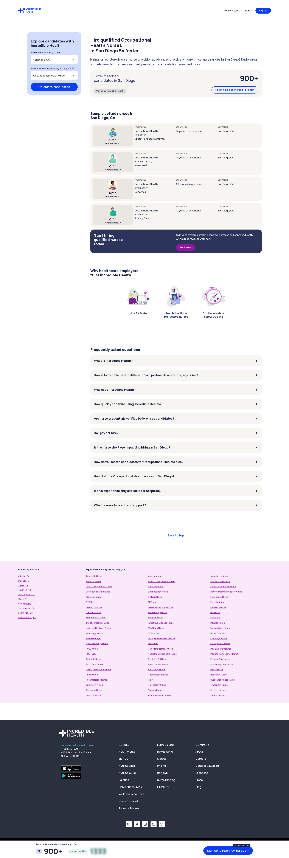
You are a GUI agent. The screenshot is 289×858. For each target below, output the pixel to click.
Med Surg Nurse (156, 628)
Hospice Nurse (155, 617)
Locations (202, 773)
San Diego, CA (25, 612)
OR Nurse (153, 643)
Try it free (185, 247)
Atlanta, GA (24, 576)
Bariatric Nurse (93, 581)
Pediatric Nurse (93, 659)
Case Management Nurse (99, 586)
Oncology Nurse (218, 638)
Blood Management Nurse (161, 581)
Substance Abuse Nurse (222, 679)
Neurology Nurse (94, 633)
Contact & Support (207, 765)
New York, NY (24, 603)
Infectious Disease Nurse (161, 622)
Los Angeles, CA (26, 594)
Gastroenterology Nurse (160, 607)
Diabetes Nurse (94, 596)
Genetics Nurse (218, 607)
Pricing (161, 765)
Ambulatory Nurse (219, 576)
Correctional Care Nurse (98, 591)
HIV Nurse (215, 612)
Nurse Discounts (129, 801)
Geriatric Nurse (93, 612)
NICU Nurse (153, 633)
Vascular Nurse (93, 695)
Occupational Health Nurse (161, 638)
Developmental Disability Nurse (226, 591)
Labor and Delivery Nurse (98, 628)
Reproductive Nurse (158, 674)
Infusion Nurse (217, 622)
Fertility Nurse (217, 602)
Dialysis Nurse (155, 596)
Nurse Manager (93, 638)
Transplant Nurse (219, 684)
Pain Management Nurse (160, 648)
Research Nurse (218, 674)
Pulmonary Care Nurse (221, 664)
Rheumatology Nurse (96, 679)
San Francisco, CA (27, 617)
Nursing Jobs (127, 765)
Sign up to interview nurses (228, 851)
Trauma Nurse (155, 690)
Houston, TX (24, 589)
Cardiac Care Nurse (220, 581)
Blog (198, 787)
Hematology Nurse (157, 612)
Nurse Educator (218, 633)
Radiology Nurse (156, 669)
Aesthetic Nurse (94, 576)
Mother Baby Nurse (220, 628)
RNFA (150, 679)
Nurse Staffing (166, 780)
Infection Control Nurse (97, 622)
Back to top (176, 535)
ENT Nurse (91, 602)
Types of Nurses (129, 808)
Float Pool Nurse (94, 607)
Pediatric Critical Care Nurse (162, 653)
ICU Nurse (215, 617)
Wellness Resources (131, 794)
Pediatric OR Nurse (157, 659)
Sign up (263, 10)
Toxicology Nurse (157, 684)
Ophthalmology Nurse (97, 643)
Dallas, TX (23, 585)
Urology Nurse (217, 690)
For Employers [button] (232, 10)
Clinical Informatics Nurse (223, 586)
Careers (201, 758)
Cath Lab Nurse (155, 586)
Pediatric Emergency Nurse (224, 653)
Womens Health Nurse (159, 695)
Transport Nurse (94, 690)
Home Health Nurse (96, 617)
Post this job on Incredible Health (234, 89)
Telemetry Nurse (94, 684)
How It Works (127, 751)
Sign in (248, 10)
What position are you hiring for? (52, 68)
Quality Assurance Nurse (98, 669)
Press (199, 780)
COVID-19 (163, 787)
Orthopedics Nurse (220, 643)
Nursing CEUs (127, 773)
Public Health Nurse (158, 664)
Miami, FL (22, 599)
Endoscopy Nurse (219, 596)
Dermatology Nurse (158, 591)
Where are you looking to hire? (46, 52)
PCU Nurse (91, 653)
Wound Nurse (217, 695)
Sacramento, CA (26, 608)
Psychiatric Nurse (95, 664)
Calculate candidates (54, 87)
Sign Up (123, 758)
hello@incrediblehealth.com (77, 745)
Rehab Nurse (216, 669)
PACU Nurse (92, 648)
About (199, 751)
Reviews (162, 773)
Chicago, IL (23, 580)
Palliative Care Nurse (220, 648)
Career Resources (130, 787)
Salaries (124, 780)
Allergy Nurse (155, 576)
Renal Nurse (92, 674)
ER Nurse (152, 602)
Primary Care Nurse (220, 659)
